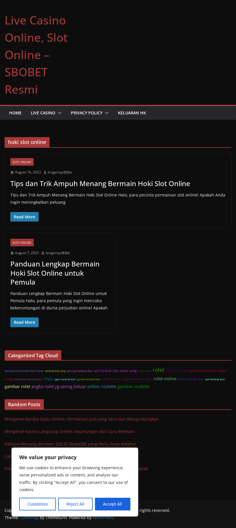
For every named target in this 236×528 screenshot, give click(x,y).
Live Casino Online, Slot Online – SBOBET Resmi (36, 54)
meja (48, 378)
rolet (159, 369)
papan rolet (177, 370)
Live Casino (43, 113)
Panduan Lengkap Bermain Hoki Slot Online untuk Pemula (55, 272)
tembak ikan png (55, 371)
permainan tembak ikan (27, 379)
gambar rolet (17, 386)
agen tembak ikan (65, 379)
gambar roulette (133, 386)
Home (15, 113)
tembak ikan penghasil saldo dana (127, 379)
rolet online (165, 378)
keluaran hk (132, 113)
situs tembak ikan (191, 379)
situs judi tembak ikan (80, 371)
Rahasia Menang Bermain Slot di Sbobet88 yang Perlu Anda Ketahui (70, 443)
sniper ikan (144, 371)
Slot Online (22, 162)
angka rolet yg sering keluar (58, 386)
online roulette (101, 386)
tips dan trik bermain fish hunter (24, 371)
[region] (75, 482)
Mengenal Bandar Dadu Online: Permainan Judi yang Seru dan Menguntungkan (82, 419)
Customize (38, 504)
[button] (58, 113)
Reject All (75, 504)
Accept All (112, 504)
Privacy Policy (86, 113)
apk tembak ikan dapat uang (115, 370)
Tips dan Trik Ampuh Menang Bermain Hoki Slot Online (100, 183)
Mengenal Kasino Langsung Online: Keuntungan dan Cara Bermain (69, 431)
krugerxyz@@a (60, 172)
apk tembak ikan (215, 379)
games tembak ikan (88, 379)
